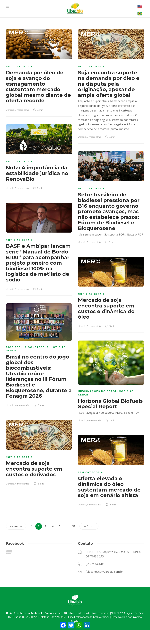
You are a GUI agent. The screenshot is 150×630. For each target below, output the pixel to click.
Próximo (89, 526)
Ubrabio (10, 110)
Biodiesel (14, 347)
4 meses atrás (22, 405)
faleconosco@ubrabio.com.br (92, 617)
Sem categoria (90, 472)
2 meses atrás (22, 110)
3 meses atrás (94, 137)
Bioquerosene (36, 347)
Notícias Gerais (19, 66)
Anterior (16, 526)
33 (73, 526)
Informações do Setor (97, 391)
